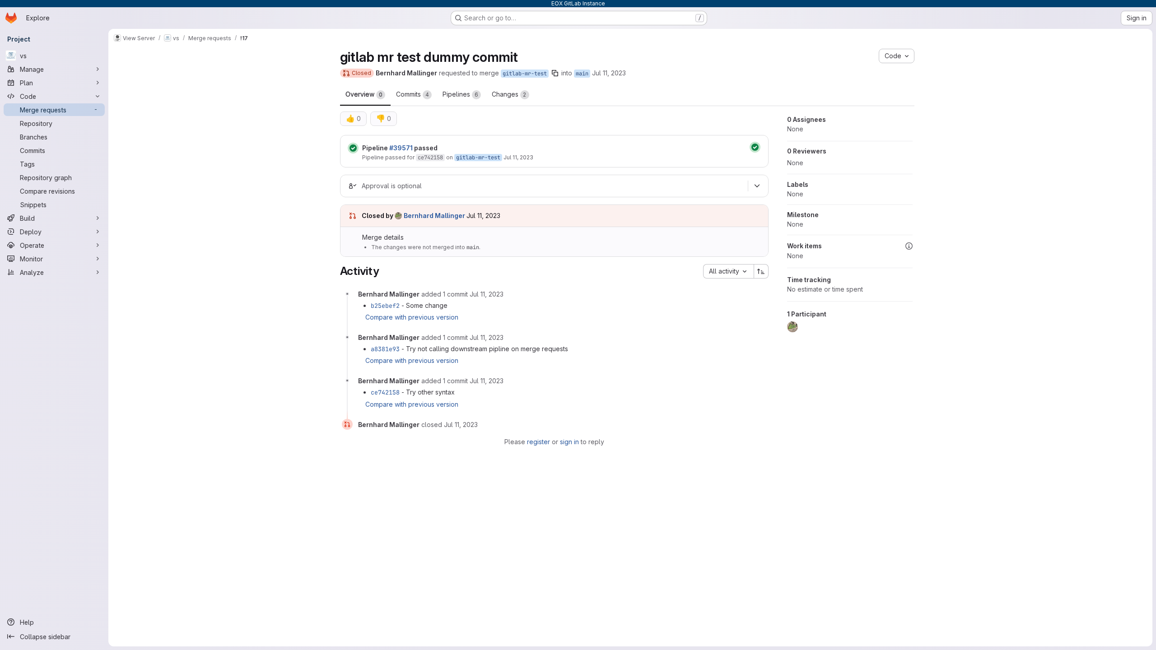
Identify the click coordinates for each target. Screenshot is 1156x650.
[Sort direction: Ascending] (761, 271)
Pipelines (460, 94)
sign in (569, 442)
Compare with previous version (411, 317)
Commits (412, 94)
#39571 (401, 148)
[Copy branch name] (555, 73)
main (582, 73)
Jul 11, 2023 (609, 73)
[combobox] (728, 271)
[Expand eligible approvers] (757, 186)
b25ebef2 (385, 306)
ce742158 (430, 157)
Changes (509, 94)
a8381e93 (385, 349)
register (538, 442)
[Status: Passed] (353, 148)
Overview (363, 94)
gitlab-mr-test (525, 73)
